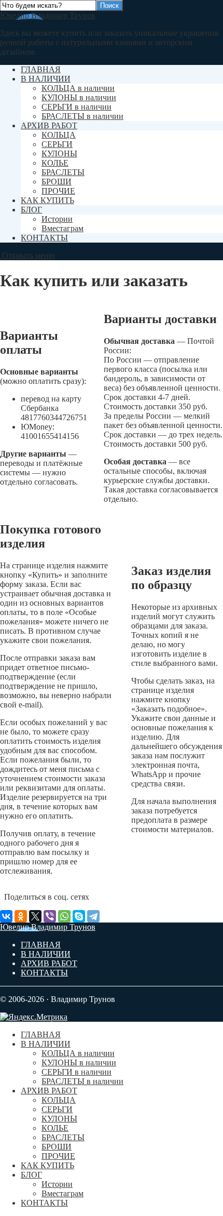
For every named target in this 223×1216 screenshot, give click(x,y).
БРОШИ (56, 181)
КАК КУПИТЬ (47, 200)
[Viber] (50, 916)
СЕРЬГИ (57, 144)
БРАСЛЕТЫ (63, 172)
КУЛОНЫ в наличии (78, 97)
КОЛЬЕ (54, 162)
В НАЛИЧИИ (46, 78)
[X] (35, 916)
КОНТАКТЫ (44, 237)
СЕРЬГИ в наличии (76, 106)
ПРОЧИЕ (58, 190)
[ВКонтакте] (6, 916)
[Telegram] (93, 916)
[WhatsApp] (64, 916)
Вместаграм (62, 228)
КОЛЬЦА (58, 134)
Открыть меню (27, 255)
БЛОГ (31, 209)
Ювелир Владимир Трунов (47, 15)
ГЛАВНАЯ (41, 69)
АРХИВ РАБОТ (49, 125)
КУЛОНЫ (59, 153)
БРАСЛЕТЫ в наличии (82, 116)
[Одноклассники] (21, 916)
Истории (57, 219)
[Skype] (79, 916)
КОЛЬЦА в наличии (78, 88)
